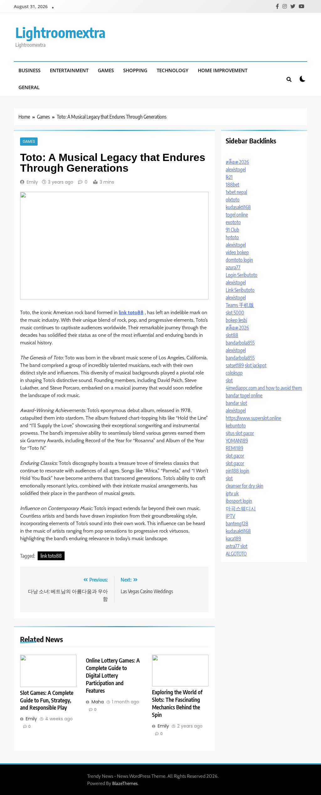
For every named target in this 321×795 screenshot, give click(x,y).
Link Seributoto (240, 290)
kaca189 (233, 538)
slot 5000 (235, 312)
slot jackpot (255, 365)
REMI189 (234, 448)
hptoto (232, 237)
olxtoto (232, 199)
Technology (172, 70)
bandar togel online (244, 395)
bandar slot (236, 403)
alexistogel (236, 169)
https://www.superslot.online (253, 418)
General (28, 87)
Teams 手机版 (240, 305)
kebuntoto (236, 425)
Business (29, 70)
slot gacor (235, 456)
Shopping (135, 70)
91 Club (232, 230)
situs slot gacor (240, 433)
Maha (98, 702)
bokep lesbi (236, 320)
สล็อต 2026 (237, 162)
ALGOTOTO (236, 554)
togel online (237, 215)
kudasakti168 (238, 207)
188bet (232, 184)
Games (106, 70)
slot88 (232, 335)
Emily (32, 182)
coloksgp (234, 373)
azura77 (233, 267)
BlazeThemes (125, 783)
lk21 (229, 177)
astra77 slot (236, 546)
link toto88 (51, 556)
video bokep (237, 252)
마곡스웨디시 (241, 508)
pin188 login (237, 471)
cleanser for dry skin (244, 486)
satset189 (235, 365)
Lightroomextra (60, 32)
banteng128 (237, 523)
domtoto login (239, 260)
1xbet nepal (236, 192)
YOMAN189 (237, 441)
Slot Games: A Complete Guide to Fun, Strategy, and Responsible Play (46, 700)
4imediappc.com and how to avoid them (264, 388)
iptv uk (232, 493)
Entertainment (69, 70)
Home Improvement (222, 70)
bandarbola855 (240, 343)
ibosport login (239, 501)
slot (229, 380)
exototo (233, 222)
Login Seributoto (241, 275)
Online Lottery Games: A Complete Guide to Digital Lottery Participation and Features (113, 675)
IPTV (230, 516)
